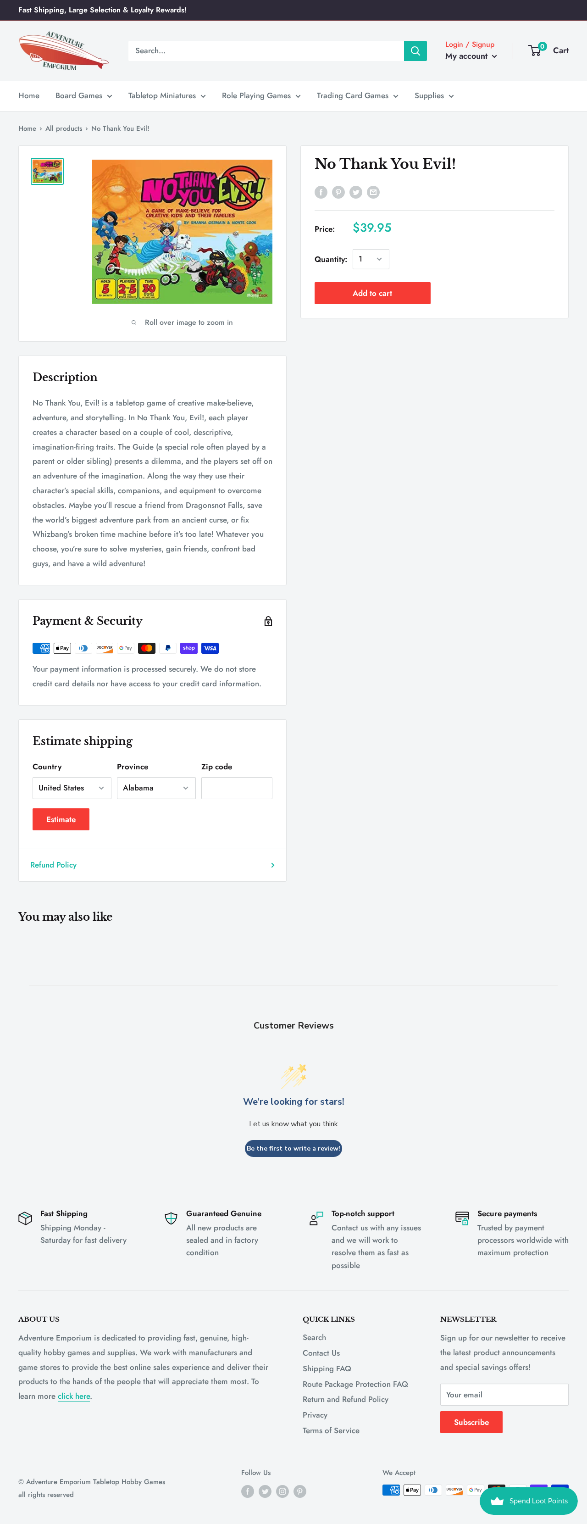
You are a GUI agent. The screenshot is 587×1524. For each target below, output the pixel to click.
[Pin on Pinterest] (338, 191)
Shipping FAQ (327, 1368)
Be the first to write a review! (293, 1148)
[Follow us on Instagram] (282, 1491)
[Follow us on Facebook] (247, 1491)
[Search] (415, 50)
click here (74, 1396)
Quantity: (331, 258)
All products (63, 128)
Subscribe (471, 1422)
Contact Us (321, 1352)
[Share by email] (373, 191)
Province (132, 766)
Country (47, 766)
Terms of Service (331, 1430)
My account (467, 56)
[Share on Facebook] (321, 191)
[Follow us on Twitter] (265, 1491)
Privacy (315, 1414)
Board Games (78, 95)
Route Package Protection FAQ (355, 1384)
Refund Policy (53, 864)
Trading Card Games (352, 95)
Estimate (61, 819)
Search (314, 1337)
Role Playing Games (256, 95)
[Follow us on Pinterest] (300, 1491)
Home (28, 95)
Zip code (216, 766)
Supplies (429, 95)
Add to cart (372, 293)
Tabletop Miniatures (162, 95)
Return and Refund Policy (345, 1399)
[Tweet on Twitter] (355, 191)
